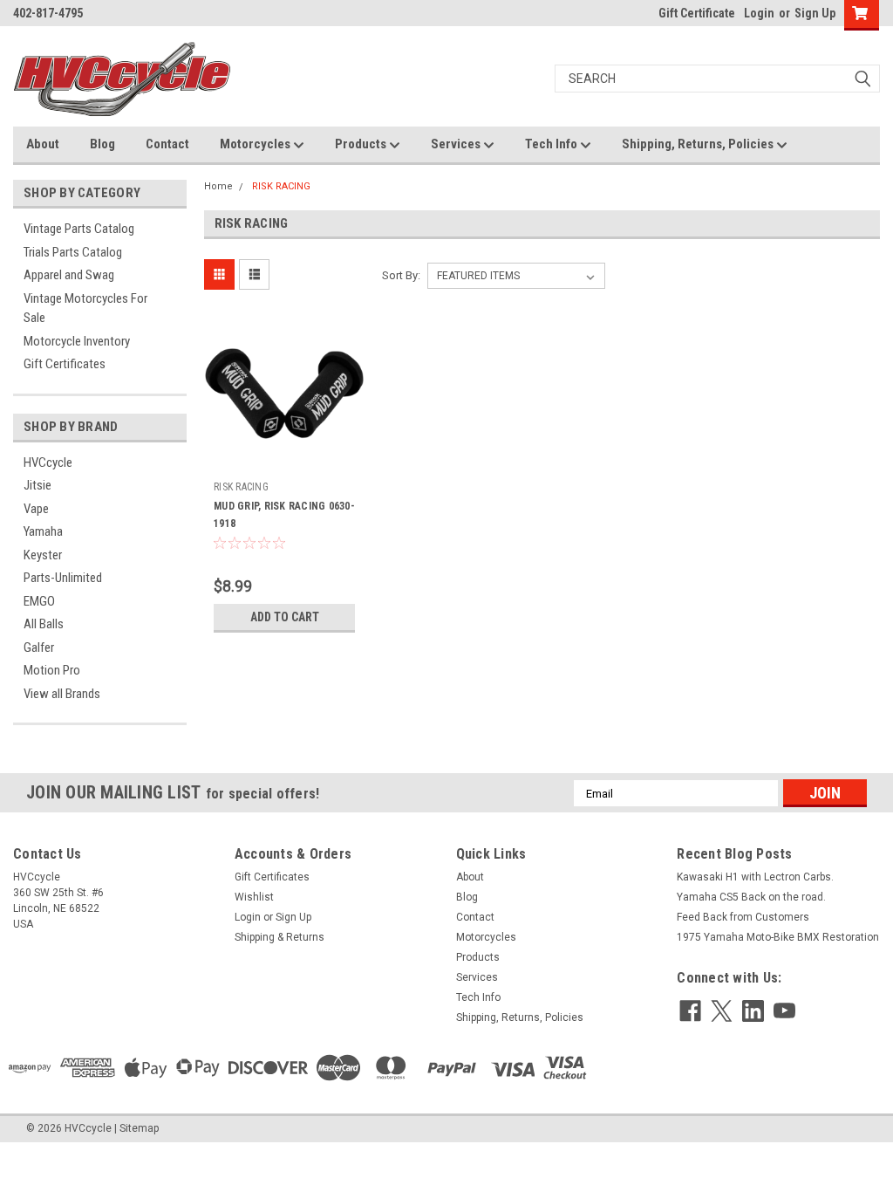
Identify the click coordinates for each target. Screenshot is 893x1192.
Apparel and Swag (69, 275)
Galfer (39, 647)
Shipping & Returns (279, 937)
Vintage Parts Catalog (79, 228)
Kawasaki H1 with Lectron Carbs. (755, 877)
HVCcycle (48, 462)
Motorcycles (256, 144)
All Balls (44, 624)
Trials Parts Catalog (73, 252)
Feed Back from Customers (743, 917)
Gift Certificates (65, 364)
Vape (36, 509)
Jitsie (37, 485)
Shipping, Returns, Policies (699, 144)
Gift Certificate (696, 13)
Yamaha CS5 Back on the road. (751, 897)
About (42, 144)
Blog (102, 144)
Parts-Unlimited (63, 578)
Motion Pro (52, 670)
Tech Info (552, 144)
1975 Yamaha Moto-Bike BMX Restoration (778, 937)
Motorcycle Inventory (77, 341)
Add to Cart (284, 617)
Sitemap (139, 1128)
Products (362, 144)
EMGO (39, 601)
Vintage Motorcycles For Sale (85, 308)
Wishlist (254, 897)
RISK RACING (281, 186)
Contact (167, 144)
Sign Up (814, 13)
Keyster (43, 555)
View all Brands (62, 694)
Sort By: (401, 275)
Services (457, 144)
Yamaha (43, 531)
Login (759, 13)
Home (218, 186)
